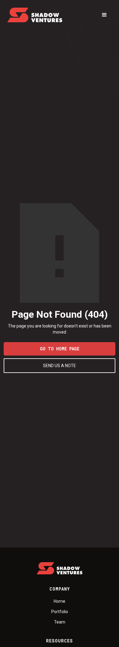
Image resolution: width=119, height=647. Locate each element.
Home (59, 601)
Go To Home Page (59, 349)
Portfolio (59, 611)
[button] (104, 15)
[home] (34, 15)
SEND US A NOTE (59, 365)
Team (59, 622)
